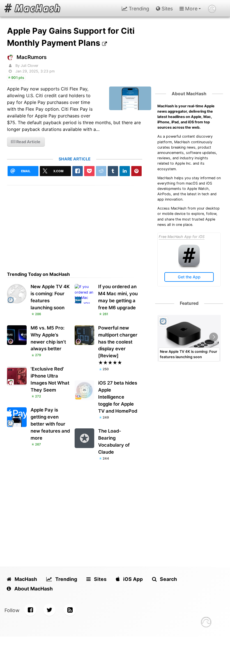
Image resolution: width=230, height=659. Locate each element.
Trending (138, 9)
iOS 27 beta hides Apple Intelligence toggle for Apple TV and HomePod (117, 397)
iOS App (132, 579)
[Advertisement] (74, 224)
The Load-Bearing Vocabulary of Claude (114, 441)
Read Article (27, 141)
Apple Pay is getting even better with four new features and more (50, 424)
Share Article (75, 158)
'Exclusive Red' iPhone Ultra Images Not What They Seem (50, 379)
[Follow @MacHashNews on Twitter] (49, 610)
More (190, 9)
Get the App (189, 276)
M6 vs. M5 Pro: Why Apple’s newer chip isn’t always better (48, 338)
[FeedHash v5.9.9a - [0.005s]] (206, 623)
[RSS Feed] (70, 610)
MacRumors (32, 57)
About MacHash (189, 93)
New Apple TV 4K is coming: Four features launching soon (50, 297)
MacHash (25, 579)
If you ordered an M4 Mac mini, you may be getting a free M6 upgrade (118, 297)
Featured (189, 303)
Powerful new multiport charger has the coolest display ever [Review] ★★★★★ (117, 345)
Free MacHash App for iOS (181, 237)
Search (168, 579)
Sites (166, 9)
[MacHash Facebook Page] (30, 610)
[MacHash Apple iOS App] (189, 265)
